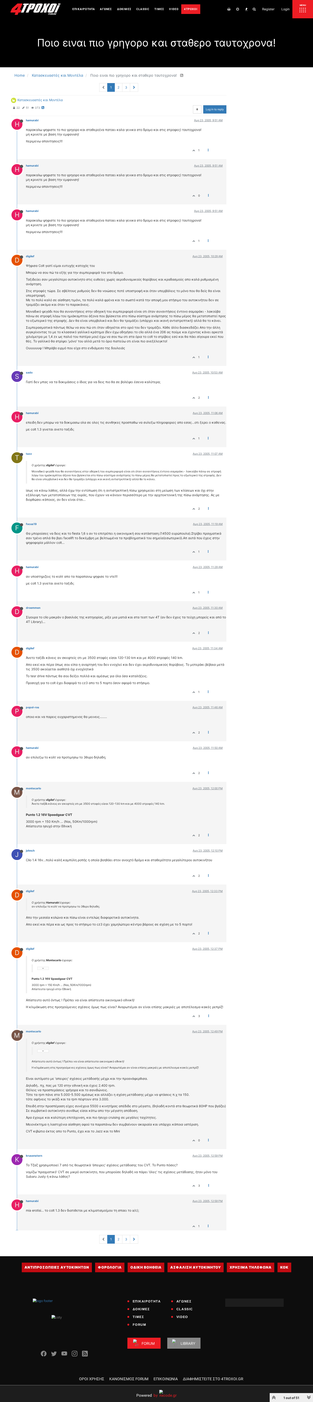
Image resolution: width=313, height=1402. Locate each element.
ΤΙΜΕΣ (138, 1317)
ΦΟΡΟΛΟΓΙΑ (110, 1267)
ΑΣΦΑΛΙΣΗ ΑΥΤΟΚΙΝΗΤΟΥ (195, 1267)
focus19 (31, 524)
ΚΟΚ (284, 1267)
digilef (30, 256)
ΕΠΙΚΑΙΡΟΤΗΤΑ (147, 1301)
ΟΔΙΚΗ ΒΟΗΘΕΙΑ (146, 1267)
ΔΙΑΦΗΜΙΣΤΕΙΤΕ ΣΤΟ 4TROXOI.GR (213, 1379)
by (147, 1395)
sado (29, 372)
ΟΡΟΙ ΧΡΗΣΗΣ (91, 1379)
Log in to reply (215, 109)
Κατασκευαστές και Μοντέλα (40, 100)
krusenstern (34, 1155)
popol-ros (32, 707)
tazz (29, 453)
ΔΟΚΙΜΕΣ (141, 1309)
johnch (30, 850)
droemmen (33, 607)
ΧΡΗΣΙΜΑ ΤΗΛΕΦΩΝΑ (251, 1267)
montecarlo (33, 788)
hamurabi (32, 120)
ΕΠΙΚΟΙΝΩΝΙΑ (166, 1379)
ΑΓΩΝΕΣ (184, 1301)
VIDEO (182, 1317)
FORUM (139, 1324)
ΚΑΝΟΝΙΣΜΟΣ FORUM (128, 1379)
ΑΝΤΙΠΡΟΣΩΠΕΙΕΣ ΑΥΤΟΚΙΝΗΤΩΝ (57, 1267)
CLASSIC (184, 1309)
